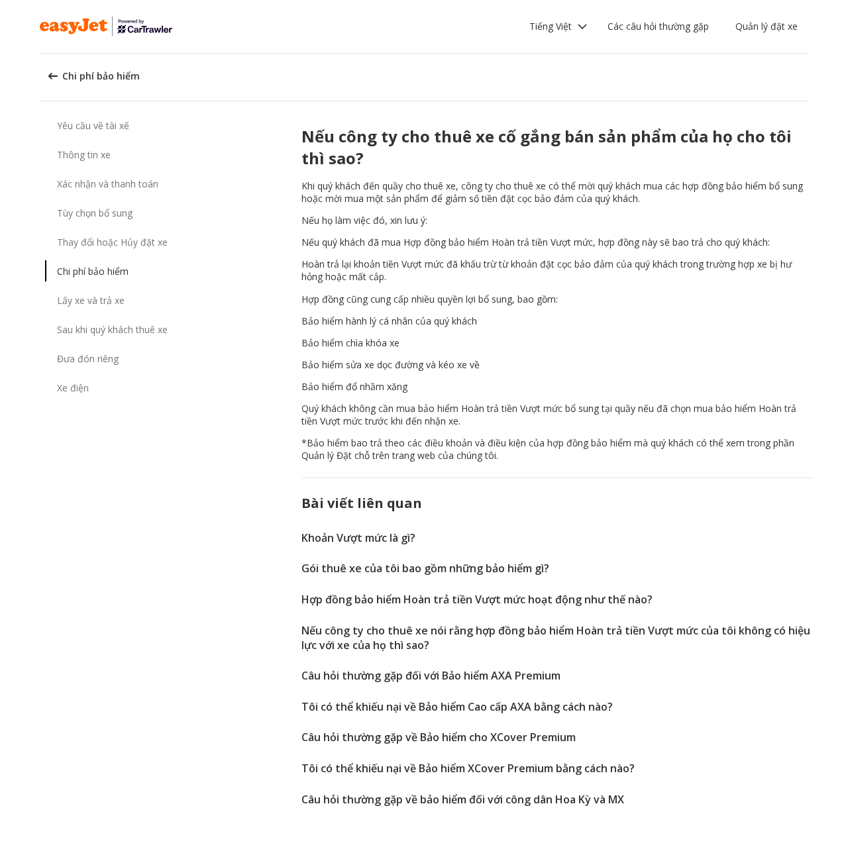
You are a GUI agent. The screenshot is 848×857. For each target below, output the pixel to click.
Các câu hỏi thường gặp (658, 26)
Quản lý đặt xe (766, 26)
